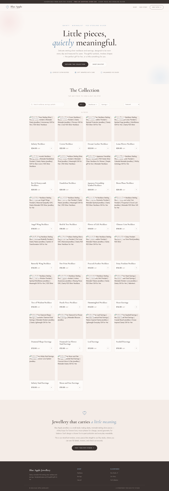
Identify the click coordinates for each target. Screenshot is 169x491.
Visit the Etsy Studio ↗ (84, 448)
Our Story (143, 7)
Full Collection (114, 480)
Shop (135, 7)
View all (79, 480)
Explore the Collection (75, 64)
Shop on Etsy (98, 64)
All (82, 104)
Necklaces (93, 104)
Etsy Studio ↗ (114, 473)
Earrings (105, 104)
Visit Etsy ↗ (156, 7)
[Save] (51, 119)
